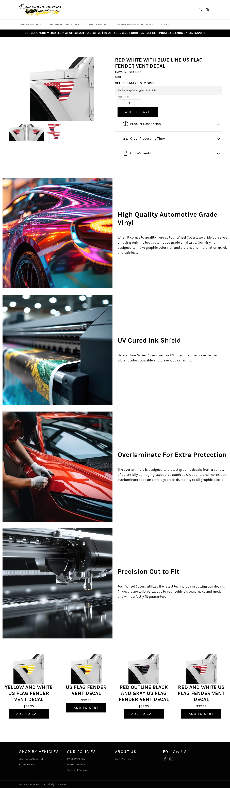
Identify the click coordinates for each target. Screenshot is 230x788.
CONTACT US (123, 758)
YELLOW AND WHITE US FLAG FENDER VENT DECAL (29, 693)
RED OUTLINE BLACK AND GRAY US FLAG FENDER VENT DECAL (144, 693)
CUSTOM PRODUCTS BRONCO (134, 24)
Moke (164, 24)
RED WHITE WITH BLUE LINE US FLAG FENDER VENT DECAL (159, 63)
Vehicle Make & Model (135, 83)
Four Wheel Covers (37, 784)
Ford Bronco (98, 24)
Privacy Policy (76, 758)
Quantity (123, 97)
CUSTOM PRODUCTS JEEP (64, 24)
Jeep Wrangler (29, 24)
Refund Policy (76, 764)
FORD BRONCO (28, 764)
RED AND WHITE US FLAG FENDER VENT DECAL (201, 693)
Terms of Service (77, 770)
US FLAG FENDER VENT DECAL (86, 690)
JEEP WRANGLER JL (31, 758)
